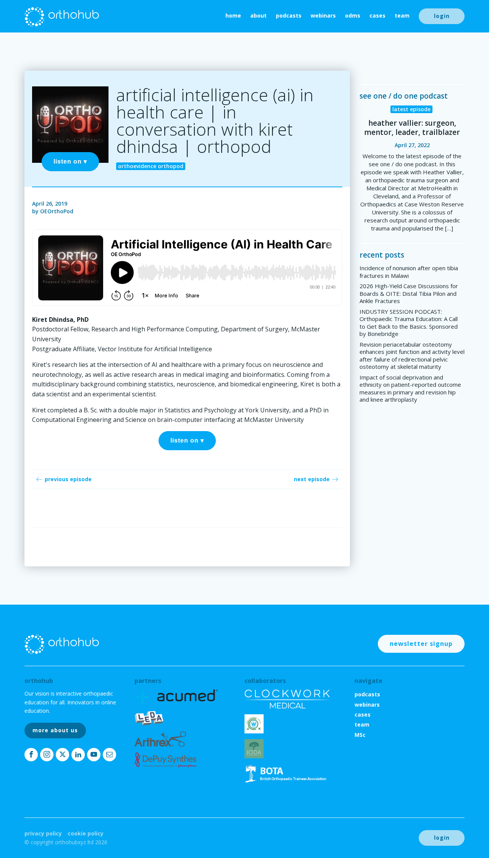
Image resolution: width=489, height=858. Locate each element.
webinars (323, 15)
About (258, 15)
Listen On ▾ (70, 161)
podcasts (288, 15)
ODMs (352, 15)
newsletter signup (421, 643)
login (442, 15)
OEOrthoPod (56, 211)
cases (377, 15)
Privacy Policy (43, 833)
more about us (55, 730)
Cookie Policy (86, 833)
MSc (360, 734)
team (402, 15)
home (233, 15)
